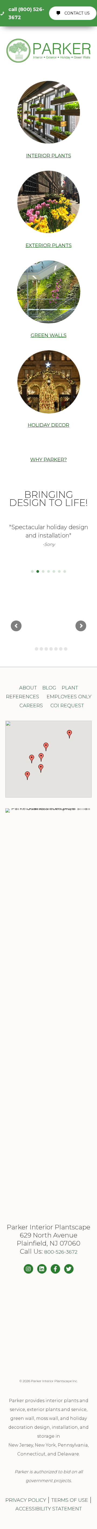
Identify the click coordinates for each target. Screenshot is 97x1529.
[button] (41, 757)
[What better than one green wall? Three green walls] (48, 1324)
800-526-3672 (60, 1252)
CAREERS (31, 706)
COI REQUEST (67, 706)
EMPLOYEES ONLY (69, 697)
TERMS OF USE (69, 1500)
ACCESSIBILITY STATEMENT (48, 1509)
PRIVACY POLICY (25, 1500)
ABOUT (28, 688)
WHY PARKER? (48, 460)
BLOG (49, 688)
